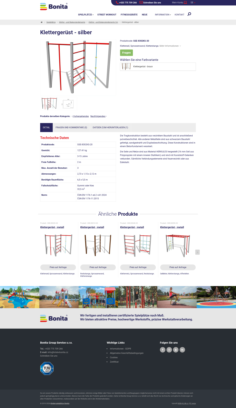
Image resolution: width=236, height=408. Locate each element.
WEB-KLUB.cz (183, 403)
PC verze (192, 403)
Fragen (126, 52)
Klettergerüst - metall (52, 227)
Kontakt (179, 14)
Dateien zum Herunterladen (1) (110, 127)
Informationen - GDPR (120, 348)
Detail (46, 127)
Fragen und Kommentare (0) (71, 127)
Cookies (114, 357)
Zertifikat (114, 362)
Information (162, 14)
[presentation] (38, 252)
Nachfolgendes (98, 116)
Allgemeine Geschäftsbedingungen (127, 353)
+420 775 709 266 (128, 2)
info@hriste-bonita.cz (58, 352)
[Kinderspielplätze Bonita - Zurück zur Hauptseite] (53, 6)
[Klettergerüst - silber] (49, 104)
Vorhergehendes (81, 116)
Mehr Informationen (169, 46)
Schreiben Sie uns (152, 2)
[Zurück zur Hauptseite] (41, 22)
